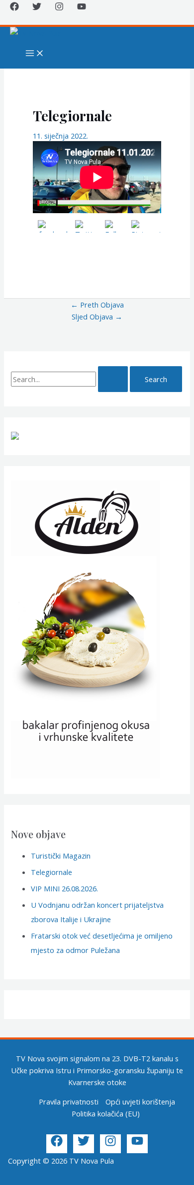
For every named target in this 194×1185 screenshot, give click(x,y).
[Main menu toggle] (35, 54)
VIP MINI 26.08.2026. (64, 888)
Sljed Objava (97, 316)
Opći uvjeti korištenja (140, 1101)
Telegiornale (51, 872)
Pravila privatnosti (68, 1101)
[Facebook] (14, 8)
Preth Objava (97, 305)
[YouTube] (81, 8)
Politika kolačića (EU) (106, 1113)
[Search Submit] (113, 379)
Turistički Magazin (61, 856)
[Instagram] (59, 8)
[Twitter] (36, 8)
